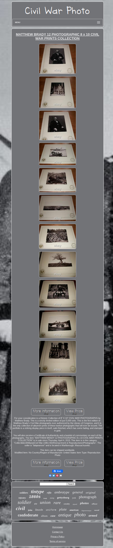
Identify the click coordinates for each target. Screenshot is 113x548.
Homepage (57, 527)
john (30, 510)
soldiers (24, 492)
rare (57, 502)
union (45, 502)
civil (20, 508)
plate (63, 509)
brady (45, 498)
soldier (24, 502)
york (74, 498)
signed (75, 504)
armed (93, 515)
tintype (37, 491)
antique (64, 514)
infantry (22, 498)
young (52, 498)
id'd (35, 504)
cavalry (67, 504)
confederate (28, 515)
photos (84, 503)
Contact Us (57, 532)
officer (94, 504)
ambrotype (61, 492)
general (77, 492)
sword (96, 510)
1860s (35, 497)
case (52, 515)
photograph (87, 497)
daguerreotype (86, 510)
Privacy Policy (57, 536)
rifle (49, 492)
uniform (51, 510)
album (44, 515)
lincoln (39, 509)
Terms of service (57, 541)
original (90, 492)
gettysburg (63, 497)
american (74, 510)
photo (80, 514)
